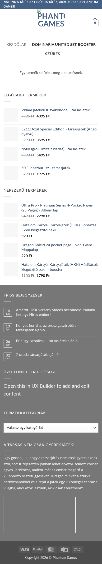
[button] (6, 23)
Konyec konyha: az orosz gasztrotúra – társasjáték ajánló (48, 328)
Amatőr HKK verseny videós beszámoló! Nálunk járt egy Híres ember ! (55, 312)
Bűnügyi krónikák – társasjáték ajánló (47, 341)
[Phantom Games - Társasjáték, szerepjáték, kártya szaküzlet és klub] (51, 23)
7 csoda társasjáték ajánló (37, 355)
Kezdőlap (16, 45)
